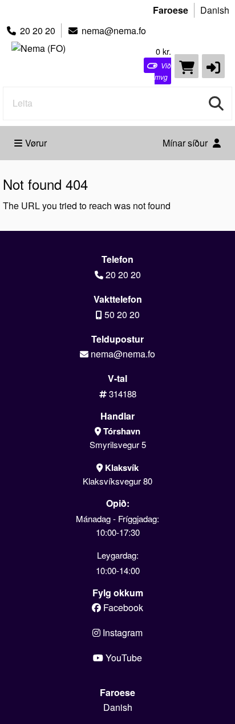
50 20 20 (122, 314)
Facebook (122, 607)
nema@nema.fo (114, 30)
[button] (213, 66)
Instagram (121, 632)
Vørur (36, 142)
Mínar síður (186, 142)
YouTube (122, 657)
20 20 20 (37, 30)
